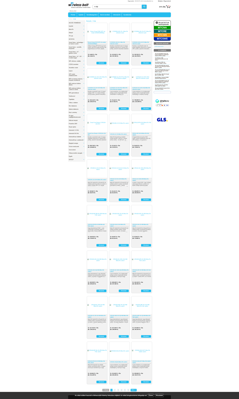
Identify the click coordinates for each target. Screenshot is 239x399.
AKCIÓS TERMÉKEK (75, 23)
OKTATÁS (71, 39)
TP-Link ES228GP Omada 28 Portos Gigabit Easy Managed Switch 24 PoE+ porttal (162, 54)
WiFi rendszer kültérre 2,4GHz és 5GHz (76, 88)
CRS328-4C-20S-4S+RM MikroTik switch (97, 316)
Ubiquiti (76, 32)
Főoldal (73, 14)
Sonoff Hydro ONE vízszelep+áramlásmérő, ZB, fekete (161, 58)
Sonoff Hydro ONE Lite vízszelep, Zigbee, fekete (160, 63)
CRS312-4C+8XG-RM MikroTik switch (140, 179)
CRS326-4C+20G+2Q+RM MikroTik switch (119, 270)
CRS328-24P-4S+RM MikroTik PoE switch (141, 270)
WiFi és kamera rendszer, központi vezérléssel (76, 79)
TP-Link (76, 36)
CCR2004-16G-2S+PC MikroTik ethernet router (140, 43)
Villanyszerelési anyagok (76, 153)
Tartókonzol (76, 96)
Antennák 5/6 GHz (76, 133)
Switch (76, 71)
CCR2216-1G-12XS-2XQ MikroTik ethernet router (141, 88)
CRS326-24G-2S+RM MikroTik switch (140, 225)
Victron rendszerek (76, 146)
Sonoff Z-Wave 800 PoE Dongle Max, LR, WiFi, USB (162, 75)
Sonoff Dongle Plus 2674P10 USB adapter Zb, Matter (161, 85)
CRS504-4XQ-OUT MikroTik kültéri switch (141, 362)
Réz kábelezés (76, 106)
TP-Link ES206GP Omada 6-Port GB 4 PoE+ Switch (162, 89)
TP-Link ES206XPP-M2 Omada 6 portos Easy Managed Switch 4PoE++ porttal (162, 70)
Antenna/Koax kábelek (76, 136)
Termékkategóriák (92, 14)
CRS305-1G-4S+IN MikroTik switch (97, 179)
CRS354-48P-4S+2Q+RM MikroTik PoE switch (141, 316)
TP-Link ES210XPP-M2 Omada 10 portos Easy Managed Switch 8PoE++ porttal (162, 66)
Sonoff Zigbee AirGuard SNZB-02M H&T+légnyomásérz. (162, 78)
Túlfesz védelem (73, 102)
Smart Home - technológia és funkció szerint (76, 43)
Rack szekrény (76, 112)
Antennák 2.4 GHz (76, 130)
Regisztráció (167, 1)
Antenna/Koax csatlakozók (76, 140)
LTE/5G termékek (76, 64)
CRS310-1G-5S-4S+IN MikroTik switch (118, 179)
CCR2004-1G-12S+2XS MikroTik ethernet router (96, 88)
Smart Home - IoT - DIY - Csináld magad (76, 57)
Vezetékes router (76, 67)
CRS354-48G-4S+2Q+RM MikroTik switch (119, 316)
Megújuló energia (76, 143)
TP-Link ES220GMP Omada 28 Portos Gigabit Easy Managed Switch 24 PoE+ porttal (162, 81)
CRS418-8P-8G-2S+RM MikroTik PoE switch (96, 362)
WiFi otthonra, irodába (76, 61)
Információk (117, 14)
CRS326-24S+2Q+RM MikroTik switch (96, 270)
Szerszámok (72, 149)
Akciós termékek (105, 14)
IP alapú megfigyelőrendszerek (76, 116)
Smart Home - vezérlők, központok (76, 47)
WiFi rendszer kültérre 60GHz (76, 84)
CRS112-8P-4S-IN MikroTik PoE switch (140, 134)
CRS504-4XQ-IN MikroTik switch (118, 362)
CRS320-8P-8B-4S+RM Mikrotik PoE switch (96, 225)
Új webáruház (127, 14)
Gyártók (81, 14)
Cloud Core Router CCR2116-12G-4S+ (97, 134)
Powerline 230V (73, 123)
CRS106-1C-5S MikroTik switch (118, 134)
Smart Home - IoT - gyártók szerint (76, 52)
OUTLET (76, 159)
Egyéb (70, 156)
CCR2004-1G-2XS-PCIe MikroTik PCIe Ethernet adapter (118, 88)
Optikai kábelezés (76, 109)
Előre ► (134, 390)
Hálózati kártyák (76, 120)
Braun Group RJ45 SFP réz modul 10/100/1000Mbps (97, 43)
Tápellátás (76, 99)
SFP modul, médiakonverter (76, 74)
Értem (151, 395)
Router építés (76, 127)
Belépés (160, 1)
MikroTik (76, 29)
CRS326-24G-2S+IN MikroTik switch (117, 225)
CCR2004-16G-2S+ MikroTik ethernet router (117, 43)
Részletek (159, 395)
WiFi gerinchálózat (76, 93)
